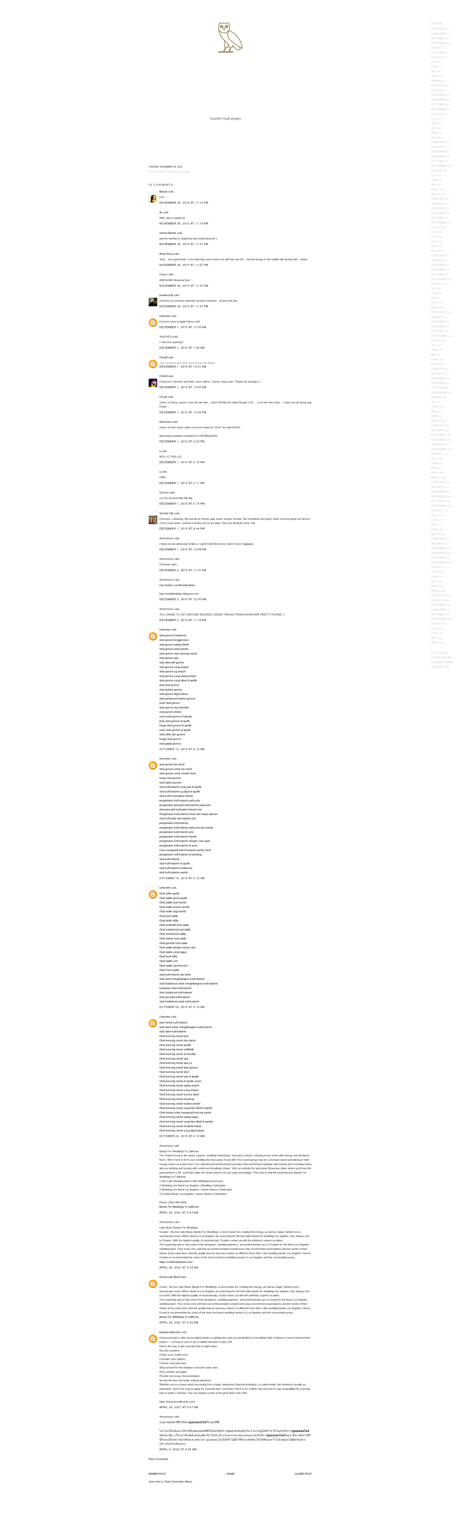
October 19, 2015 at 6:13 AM (182, 749)
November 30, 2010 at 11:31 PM (184, 285)
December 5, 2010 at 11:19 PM (183, 620)
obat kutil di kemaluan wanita (176, 796)
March (436, 81)
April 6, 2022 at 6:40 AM (178, 1449)
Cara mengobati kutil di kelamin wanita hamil (185, 850)
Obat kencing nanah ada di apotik (179, 1076)
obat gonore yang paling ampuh (177, 676)
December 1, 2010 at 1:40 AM (182, 347)
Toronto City (166, 513)
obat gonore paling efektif (174, 644)
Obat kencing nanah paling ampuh (179, 1085)
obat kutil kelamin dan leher (175, 974)
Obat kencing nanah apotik (175, 1045)
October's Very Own (21, 32)
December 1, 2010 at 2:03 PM (182, 441)
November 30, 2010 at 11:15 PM (184, 223)
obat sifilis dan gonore (172, 734)
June (434, 66)
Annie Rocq (166, 253)
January (437, 90)
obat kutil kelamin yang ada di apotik (180, 787)
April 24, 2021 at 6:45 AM (179, 1267)
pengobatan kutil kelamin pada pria (179, 800)
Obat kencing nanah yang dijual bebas (181, 1130)
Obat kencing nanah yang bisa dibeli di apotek (186, 1121)
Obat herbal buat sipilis (172, 934)
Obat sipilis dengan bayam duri (177, 947)
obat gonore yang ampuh (174, 667)
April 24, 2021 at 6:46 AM (179, 1322)
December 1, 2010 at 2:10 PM (182, 462)
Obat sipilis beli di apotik (173, 898)
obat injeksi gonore (170, 782)
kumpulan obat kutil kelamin (175, 988)
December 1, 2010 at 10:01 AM (183, 366)
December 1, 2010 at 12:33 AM (183, 327)
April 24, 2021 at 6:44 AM (179, 1212)
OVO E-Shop (439, 652)
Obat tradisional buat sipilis (175, 929)
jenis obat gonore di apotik (174, 721)
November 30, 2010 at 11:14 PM (184, 202)
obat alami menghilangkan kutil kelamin (182, 979)
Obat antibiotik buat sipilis (174, 925)
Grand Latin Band (169, 1277)
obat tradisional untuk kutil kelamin (179, 1001)
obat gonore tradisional (172, 635)
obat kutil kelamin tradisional (175, 868)
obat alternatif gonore (171, 662)
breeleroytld (166, 295)
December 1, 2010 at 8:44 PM (182, 528)
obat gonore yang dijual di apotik (178, 680)
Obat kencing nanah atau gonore (178, 1067)
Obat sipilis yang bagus (173, 952)
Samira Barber (167, 233)
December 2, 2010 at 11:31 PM (183, 570)
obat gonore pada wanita (173, 649)
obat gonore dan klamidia (174, 707)
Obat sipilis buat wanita (172, 902)
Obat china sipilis (169, 970)
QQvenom (165, 421)
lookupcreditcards (169, 1332)
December (438, 95)
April (435, 76)
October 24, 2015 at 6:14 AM (182, 1007)
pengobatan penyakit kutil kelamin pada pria (184, 805)
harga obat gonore (170, 778)
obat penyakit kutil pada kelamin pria (180, 809)
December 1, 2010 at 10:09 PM (183, 549)
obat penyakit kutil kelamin (174, 997)
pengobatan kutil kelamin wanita (177, 836)
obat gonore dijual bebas (173, 694)
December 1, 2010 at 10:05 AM (183, 387)
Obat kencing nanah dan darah (177, 1040)
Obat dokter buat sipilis (172, 938)
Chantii (163, 357)
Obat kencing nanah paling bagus (179, 1117)
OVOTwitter (440, 666)
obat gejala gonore (170, 743)
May (433, 71)
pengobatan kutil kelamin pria (176, 832)
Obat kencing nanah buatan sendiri (179, 1103)
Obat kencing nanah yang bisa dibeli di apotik (185, 1108)
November (438, 33)
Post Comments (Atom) (178, 1481)
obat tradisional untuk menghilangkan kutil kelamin (188, 983)
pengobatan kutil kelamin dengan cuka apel (184, 841)
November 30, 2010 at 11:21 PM (184, 244)
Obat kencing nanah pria (173, 1036)
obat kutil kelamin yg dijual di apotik (179, 791)
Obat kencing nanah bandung (176, 1099)
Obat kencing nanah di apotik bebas (180, 1126)
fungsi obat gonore (170, 739)
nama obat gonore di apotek (175, 716)
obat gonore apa (168, 658)
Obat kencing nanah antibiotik (176, 1049)
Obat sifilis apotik (169, 893)
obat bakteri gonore (170, 689)
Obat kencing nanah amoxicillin (177, 1054)
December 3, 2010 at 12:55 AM (183, 599)
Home (230, 1473)
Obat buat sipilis (168, 916)
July (434, 62)
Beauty (163, 191)
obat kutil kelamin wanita (173, 872)
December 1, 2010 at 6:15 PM (182, 503)
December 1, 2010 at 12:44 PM (183, 412)
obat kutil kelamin (169, 859)
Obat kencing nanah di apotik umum (180, 1081)
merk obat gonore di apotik (175, 730)
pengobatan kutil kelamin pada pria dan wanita (186, 827)
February (438, 29)
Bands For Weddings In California (179, 1206)
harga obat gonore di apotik (175, 725)
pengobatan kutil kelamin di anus (178, 845)
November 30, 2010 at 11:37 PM (184, 306)
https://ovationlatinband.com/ (176, 1262)
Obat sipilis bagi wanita (172, 911)
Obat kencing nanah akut (174, 1072)
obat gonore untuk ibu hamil (175, 769)
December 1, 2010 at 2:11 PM (182, 483)
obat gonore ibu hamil (171, 764)
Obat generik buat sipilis (173, 943)
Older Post (303, 1473)
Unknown (164, 316)
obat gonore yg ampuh (172, 671)
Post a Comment (158, 1459)
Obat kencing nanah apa (173, 1058)
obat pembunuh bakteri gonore (177, 698)
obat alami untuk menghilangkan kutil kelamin (185, 1027)
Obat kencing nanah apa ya (175, 1063)
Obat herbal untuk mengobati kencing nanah (185, 1112)
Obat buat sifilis (168, 956)
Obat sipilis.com (168, 961)
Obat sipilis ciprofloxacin (173, 965)
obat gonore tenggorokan (174, 640)
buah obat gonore (169, 703)
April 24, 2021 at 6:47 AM (179, 1407)
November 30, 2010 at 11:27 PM (184, 265)
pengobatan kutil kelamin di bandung (180, 854)
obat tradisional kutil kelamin (175, 992)
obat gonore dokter (170, 712)
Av (161, 212)
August (436, 47)
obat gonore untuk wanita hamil (177, 773)
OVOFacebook (441, 657)
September (439, 43)
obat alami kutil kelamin (172, 1031)
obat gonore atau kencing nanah (178, 653)
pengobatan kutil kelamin (173, 823)
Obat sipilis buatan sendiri (174, 907)
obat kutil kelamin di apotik (174, 863)
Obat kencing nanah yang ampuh (178, 1090)
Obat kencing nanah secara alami (179, 1094)
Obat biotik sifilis (168, 920)
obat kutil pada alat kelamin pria (177, 818)
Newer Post (157, 1473)
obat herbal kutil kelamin (173, 1022)
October (437, 38)
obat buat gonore (169, 685)
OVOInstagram (442, 662)
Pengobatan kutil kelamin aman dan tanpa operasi (188, 814)
